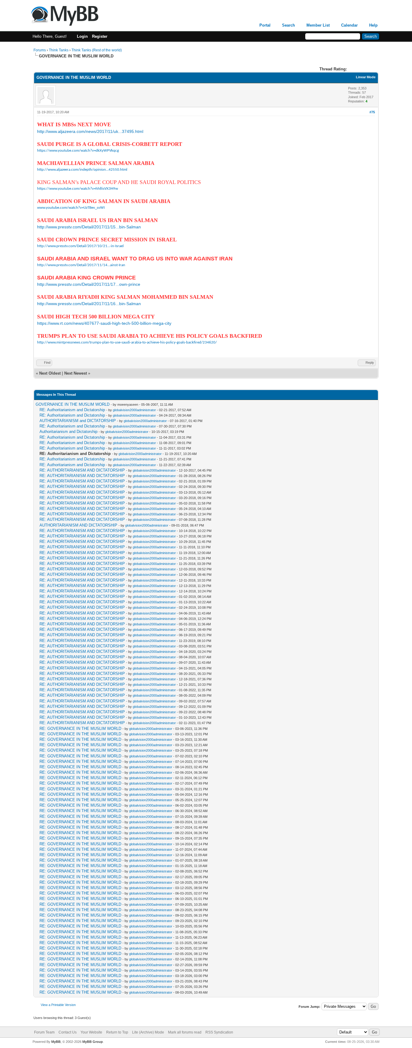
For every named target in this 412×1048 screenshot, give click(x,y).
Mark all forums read (184, 1032)
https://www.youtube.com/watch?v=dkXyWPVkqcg (78, 151)
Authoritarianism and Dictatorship (68, 431)
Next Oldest (50, 373)
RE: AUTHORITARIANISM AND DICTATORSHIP (82, 470)
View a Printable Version (58, 1005)
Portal (265, 25)
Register (99, 36)
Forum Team (44, 1032)
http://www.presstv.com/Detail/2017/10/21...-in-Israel (80, 246)
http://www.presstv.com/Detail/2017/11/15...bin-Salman (89, 226)
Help (373, 25)
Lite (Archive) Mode (148, 1032)
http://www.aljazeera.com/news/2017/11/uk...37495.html (90, 131)
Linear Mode (366, 77)
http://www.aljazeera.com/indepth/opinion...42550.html (82, 170)
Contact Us (68, 1032)
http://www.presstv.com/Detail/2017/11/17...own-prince (88, 284)
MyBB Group (92, 1041)
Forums (39, 50)
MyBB (56, 1041)
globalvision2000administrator (134, 410)
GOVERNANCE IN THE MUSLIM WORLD (72, 404)
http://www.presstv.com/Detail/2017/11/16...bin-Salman (89, 303)
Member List (318, 25)
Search (288, 25)
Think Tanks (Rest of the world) (96, 50)
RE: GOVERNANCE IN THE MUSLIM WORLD (80, 728)
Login (82, 36)
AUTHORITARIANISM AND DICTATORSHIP (78, 525)
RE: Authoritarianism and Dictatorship (72, 410)
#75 (372, 112)
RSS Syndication (219, 1032)
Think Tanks (58, 50)
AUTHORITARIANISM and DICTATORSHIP (78, 420)
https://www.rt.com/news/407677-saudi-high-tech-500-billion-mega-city (104, 323)
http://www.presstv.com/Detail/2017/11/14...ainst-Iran (81, 265)
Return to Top (117, 1032)
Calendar (349, 25)
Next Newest (75, 373)
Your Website (91, 1032)
